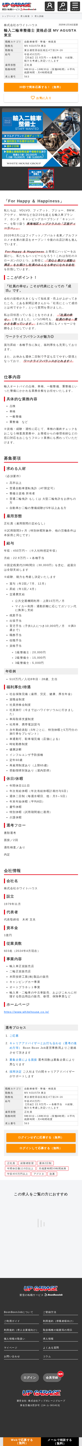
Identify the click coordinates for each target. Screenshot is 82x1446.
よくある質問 (51, 1347)
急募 (52, 1173)
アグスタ (39, 1173)
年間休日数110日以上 (20, 1168)
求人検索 (25, 16)
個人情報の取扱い (14, 1338)
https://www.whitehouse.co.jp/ (26, 1011)
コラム (47, 1356)
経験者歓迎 (27, 1163)
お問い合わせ (12, 1356)
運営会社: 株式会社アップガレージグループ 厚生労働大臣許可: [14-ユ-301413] (41, 1403)
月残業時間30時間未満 (52, 1168)
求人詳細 (39, 16)
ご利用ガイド (12, 1321)
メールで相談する (60, 1441)
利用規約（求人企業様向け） (21, 1330)
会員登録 (53, 1376)
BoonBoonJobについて (18, 1312)
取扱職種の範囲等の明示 (57, 1330)
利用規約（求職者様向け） (59, 1321)
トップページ (9, 16)
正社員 (11, 1163)
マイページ (10, 1347)
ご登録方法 (49, 1312)
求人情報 (48, 1338)
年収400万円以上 (17, 1173)
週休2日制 (45, 1163)
